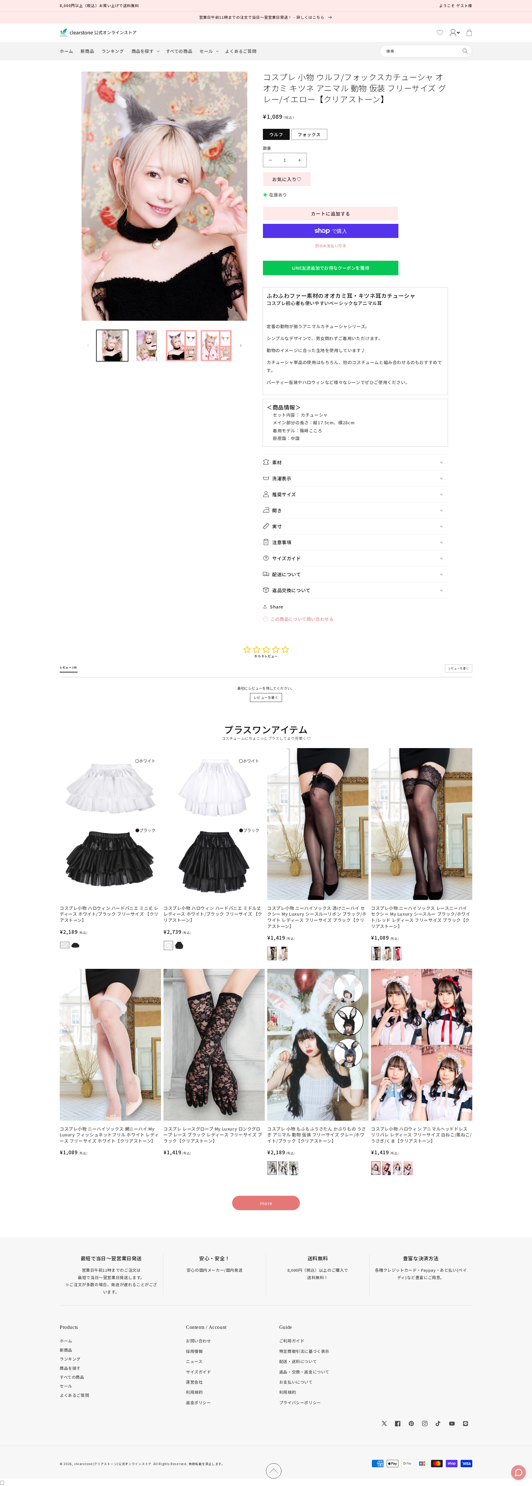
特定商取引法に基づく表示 (304, 1351)
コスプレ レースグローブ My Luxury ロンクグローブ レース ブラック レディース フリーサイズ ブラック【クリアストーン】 (212, 1135)
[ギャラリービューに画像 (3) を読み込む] (181, 346)
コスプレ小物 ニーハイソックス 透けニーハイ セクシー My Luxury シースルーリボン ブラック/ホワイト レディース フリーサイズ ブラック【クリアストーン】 (316, 917)
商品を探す (70, 1368)
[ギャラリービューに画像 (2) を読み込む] (147, 346)
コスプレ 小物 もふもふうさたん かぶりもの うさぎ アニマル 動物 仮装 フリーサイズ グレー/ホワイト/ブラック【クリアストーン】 (316, 1135)
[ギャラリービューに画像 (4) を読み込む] (216, 346)
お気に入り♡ (287, 179)
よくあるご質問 (74, 1395)
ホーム (66, 1341)
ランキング (70, 1359)
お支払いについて (296, 1382)
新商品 (66, 1350)
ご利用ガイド (291, 1341)
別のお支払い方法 (330, 245)
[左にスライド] (88, 345)
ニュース (194, 1361)
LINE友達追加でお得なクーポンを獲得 (330, 268)
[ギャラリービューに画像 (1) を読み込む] (112, 346)
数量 (267, 148)
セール (66, 1386)
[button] (145, 51)
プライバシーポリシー (300, 1402)
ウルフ (276, 134)
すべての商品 (72, 1377)
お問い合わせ (198, 1341)
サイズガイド (198, 1372)
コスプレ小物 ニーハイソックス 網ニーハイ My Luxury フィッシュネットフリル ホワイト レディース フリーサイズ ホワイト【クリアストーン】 (109, 1135)
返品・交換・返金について (304, 1372)
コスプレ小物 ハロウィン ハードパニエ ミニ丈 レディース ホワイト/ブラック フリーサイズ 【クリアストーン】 (109, 914)
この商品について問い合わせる (302, 619)
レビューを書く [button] (458, 668)
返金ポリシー (198, 1402)
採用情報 (194, 1351)
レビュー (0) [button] (69, 667)
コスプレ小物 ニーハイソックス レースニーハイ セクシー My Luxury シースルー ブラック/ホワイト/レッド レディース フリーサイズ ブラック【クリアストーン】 (420, 917)
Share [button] (276, 607)
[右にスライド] (241, 345)
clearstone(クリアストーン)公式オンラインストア (112, 1463)
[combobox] (426, 51)
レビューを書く (265, 697)
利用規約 (194, 1392)
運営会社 (194, 1382)
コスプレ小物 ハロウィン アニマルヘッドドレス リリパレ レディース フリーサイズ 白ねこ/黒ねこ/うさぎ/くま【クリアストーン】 (421, 1135)
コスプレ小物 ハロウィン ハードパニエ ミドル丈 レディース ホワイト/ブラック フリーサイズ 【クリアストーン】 (212, 914)
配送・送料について (298, 1361)
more (266, 1203)
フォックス (309, 134)
